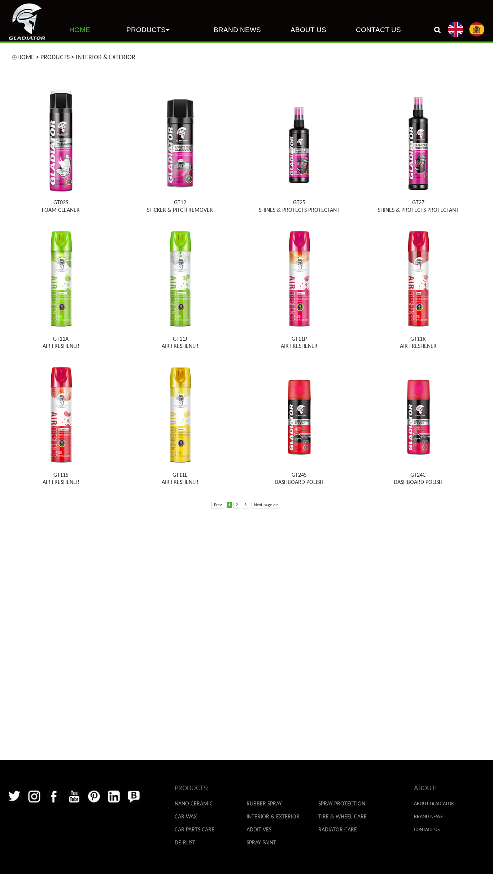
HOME (79, 30)
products (146, 30)
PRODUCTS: (192, 788)
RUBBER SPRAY (264, 804)
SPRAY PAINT (261, 843)
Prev (218, 505)
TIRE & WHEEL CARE (342, 817)
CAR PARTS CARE (194, 830)
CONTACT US (378, 30)
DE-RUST (185, 843)
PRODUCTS (55, 57)
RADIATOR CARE (337, 830)
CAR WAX (186, 817)
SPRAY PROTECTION (341, 804)
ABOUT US (308, 30)
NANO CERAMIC (194, 804)
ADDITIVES (259, 830)
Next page (266, 504)
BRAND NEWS (237, 30)
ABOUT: (425, 788)
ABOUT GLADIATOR (434, 804)
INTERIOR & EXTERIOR (105, 57)
